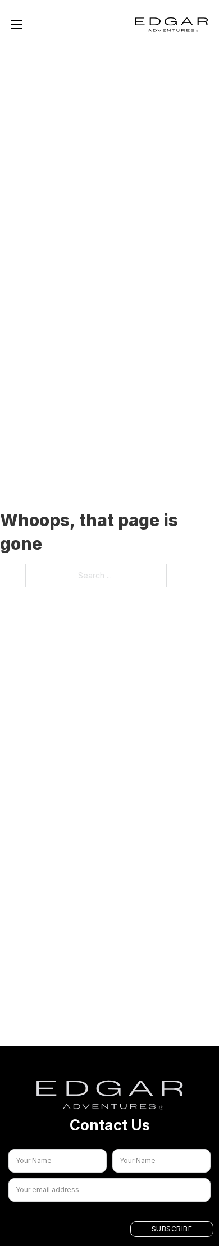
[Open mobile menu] (16, 24)
